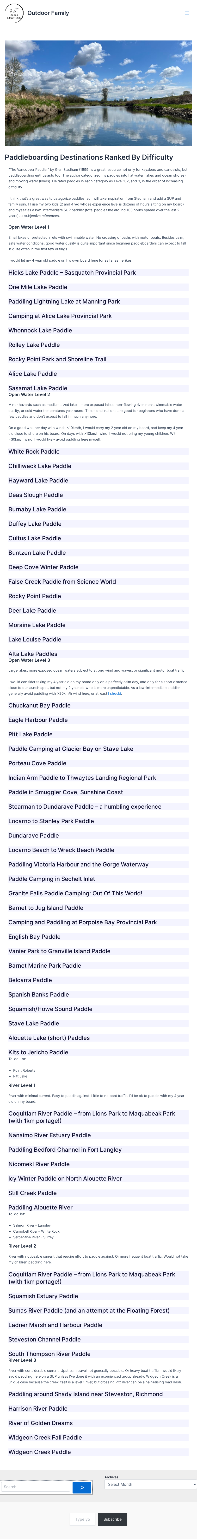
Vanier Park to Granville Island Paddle (59, 951)
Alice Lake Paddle (32, 373)
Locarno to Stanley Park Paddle (51, 821)
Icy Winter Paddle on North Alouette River (65, 1178)
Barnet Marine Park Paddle (44, 965)
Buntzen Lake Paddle (37, 552)
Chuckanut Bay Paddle (39, 705)
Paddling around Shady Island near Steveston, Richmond (85, 1394)
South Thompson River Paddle (49, 1353)
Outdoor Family (48, 12)
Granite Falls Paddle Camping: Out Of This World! (75, 893)
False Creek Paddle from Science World (62, 581)
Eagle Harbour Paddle (38, 719)
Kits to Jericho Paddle (38, 1052)
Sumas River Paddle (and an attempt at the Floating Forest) (89, 1310)
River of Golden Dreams (40, 1423)
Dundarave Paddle (33, 835)
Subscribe (113, 1519)
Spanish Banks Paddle (38, 994)
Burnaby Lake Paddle (37, 509)
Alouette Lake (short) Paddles (49, 1037)
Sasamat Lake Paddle (37, 388)
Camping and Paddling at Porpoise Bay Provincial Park (82, 922)
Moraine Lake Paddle (37, 624)
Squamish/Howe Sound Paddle (50, 1008)
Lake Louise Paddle (34, 639)
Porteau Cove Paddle (37, 763)
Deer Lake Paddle (32, 610)
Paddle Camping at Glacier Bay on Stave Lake (70, 748)
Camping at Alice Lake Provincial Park (60, 315)
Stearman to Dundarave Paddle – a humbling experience (84, 806)
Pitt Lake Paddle (30, 734)
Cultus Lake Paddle (34, 538)
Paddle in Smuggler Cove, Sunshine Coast (65, 792)
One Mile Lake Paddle (37, 287)
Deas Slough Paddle (35, 494)
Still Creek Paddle (32, 1192)
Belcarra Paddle (30, 980)
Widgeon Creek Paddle (39, 1451)
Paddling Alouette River (40, 1207)
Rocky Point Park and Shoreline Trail (57, 359)
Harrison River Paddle (38, 1408)
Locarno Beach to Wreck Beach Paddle (61, 849)
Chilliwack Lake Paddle (39, 465)
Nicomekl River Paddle (39, 1164)
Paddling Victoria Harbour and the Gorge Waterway (78, 864)
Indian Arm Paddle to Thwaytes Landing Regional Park (82, 777)
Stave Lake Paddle (33, 1023)
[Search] (82, 1487)
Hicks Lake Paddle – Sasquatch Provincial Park (72, 272)
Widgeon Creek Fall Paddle (45, 1437)
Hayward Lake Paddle (38, 480)
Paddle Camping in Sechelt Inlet (51, 878)
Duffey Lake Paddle (35, 523)
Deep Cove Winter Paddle (43, 567)
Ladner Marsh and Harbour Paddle (55, 1324)
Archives (111, 1477)
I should (114, 693)
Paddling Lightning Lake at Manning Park (64, 301)
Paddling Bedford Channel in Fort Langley (65, 1149)
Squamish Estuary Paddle (43, 1296)
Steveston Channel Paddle (44, 1339)
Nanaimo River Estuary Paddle (49, 1135)
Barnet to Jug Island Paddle (45, 907)
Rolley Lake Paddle (34, 344)
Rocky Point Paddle (34, 596)
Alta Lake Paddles (32, 653)
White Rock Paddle (34, 451)
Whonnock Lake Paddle (40, 330)
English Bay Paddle (34, 936)
